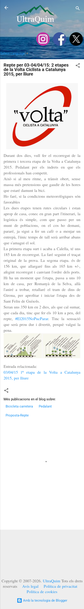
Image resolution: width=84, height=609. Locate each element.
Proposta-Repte (17, 415)
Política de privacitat (60, 586)
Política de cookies (42, 591)
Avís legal (30, 586)
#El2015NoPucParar (31, 318)
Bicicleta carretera (19, 406)
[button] (77, 66)
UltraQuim (51, 580)
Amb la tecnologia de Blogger (44, 600)
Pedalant (45, 406)
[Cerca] (77, 9)
